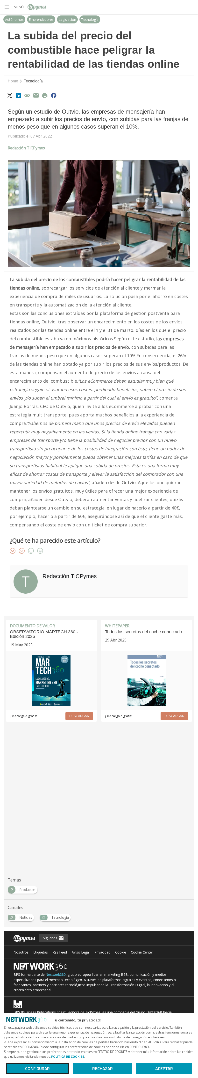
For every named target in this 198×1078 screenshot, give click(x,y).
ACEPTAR (164, 1068)
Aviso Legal (81, 952)
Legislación (67, 19)
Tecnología (90, 19)
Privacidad (102, 952)
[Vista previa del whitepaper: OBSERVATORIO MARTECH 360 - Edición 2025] (51, 680)
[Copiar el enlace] (27, 95)
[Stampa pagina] (45, 95)
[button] (14, 7)
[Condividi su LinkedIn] (18, 95)
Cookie (120, 952)
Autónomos (14, 19)
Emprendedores (41, 19)
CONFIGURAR (37, 1068)
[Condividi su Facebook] (53, 95)
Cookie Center (142, 952)
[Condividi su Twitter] (10, 95)
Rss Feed (60, 952)
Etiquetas (40, 952)
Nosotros (21, 952)
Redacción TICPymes (26, 148)
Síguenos (50, 938)
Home (13, 81)
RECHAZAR (102, 1068)
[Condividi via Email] (36, 95)
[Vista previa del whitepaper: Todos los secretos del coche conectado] (146, 680)
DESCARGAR (79, 716)
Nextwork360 (56, 974)
